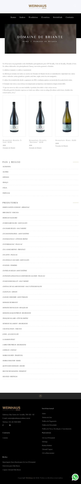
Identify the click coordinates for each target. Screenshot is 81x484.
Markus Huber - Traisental (13, 355)
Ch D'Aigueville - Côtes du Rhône (15, 239)
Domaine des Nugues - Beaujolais (15, 307)
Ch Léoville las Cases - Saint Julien (16, 260)
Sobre (22, 17)
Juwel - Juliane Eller (10, 334)
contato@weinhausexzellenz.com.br (18, 418)
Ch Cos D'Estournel (48, 438)
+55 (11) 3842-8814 (15, 422)
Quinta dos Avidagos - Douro (14, 366)
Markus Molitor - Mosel (12, 360)
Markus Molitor (47, 445)
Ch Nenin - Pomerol (10, 265)
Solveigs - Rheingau (10, 376)
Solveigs (44, 442)
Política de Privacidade (49, 425)
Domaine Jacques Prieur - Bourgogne (17, 313)
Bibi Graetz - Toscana (11, 212)
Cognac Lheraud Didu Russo (12, 470)
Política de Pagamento (49, 421)
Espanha (6, 177)
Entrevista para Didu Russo (11, 466)
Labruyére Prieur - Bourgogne (14, 345)
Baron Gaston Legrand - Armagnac (16, 207)
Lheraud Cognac (47, 449)
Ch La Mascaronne (48, 453)
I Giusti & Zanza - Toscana (12, 329)
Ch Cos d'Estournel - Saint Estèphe (16, 233)
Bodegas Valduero (10, 218)
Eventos (45, 17)
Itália (5, 188)
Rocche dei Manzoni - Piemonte (14, 371)
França (5, 182)
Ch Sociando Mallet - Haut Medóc (16, 281)
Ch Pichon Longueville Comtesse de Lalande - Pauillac (24, 276)
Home (13, 17)
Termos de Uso (47, 417)
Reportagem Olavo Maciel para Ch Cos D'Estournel (19, 462)
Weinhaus (29, 478)
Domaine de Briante (10, 302)
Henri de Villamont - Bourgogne (15, 323)
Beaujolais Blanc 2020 (65, 140)
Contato (70, 17)
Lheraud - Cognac (9, 350)
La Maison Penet (9, 339)
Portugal (6, 193)
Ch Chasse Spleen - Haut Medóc (14, 228)
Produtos (33, 17)
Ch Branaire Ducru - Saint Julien (15, 223)
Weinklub (57, 17)
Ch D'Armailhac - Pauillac (12, 244)
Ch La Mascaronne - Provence (14, 249)
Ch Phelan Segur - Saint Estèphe (15, 270)
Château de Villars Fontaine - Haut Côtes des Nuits (22, 286)
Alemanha (6, 166)
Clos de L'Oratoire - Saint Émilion (15, 297)
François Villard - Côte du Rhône (15, 318)
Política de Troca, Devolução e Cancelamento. (57, 429)
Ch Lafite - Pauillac (10, 255)
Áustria (5, 172)
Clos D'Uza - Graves (10, 292)
